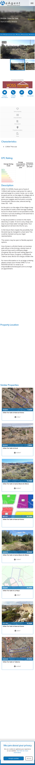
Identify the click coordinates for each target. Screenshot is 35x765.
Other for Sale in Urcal (10, 448)
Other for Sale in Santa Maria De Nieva (16, 484)
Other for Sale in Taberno (11, 662)
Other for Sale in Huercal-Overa (13, 412)
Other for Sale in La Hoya (11, 590)
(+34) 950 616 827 (13, 96)
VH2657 (5, 410)
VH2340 (5, 659)
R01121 (5, 516)
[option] (17, 49)
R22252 (5, 481)
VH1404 (5, 623)
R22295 (5, 588)
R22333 (5, 445)
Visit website (30, 96)
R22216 (5, 552)
